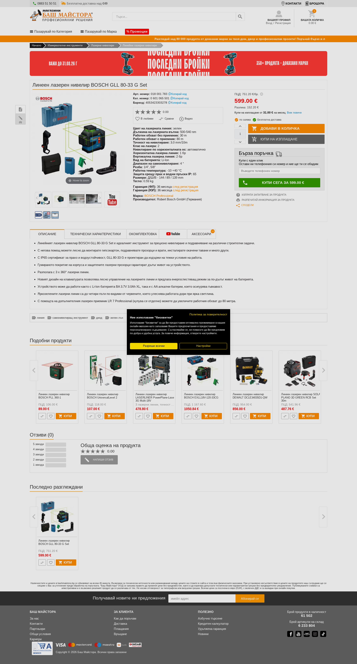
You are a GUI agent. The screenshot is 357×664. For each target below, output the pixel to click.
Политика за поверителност (208, 314)
